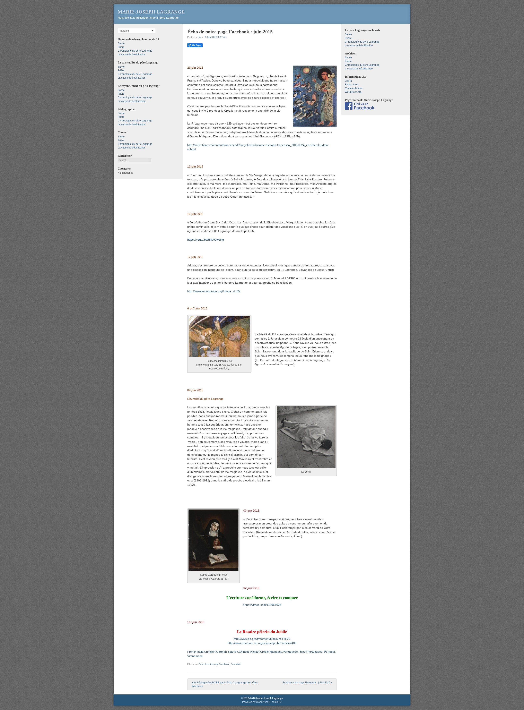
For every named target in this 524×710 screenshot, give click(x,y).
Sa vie (121, 43)
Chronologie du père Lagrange (135, 50)
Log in (348, 80)
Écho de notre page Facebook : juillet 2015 (307, 682)
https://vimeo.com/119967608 (262, 604)
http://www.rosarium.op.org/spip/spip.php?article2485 (262, 643)
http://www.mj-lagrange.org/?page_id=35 (213, 291)
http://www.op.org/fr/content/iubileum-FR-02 (262, 638)
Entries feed (351, 84)
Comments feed (354, 88)
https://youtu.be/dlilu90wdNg (205, 239)
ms (199, 37)
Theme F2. (276, 702)
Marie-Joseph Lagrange (151, 12)
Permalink (236, 664)
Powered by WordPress (255, 702)
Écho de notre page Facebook (214, 664)
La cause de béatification (132, 54)
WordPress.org (353, 92)
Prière (121, 47)
